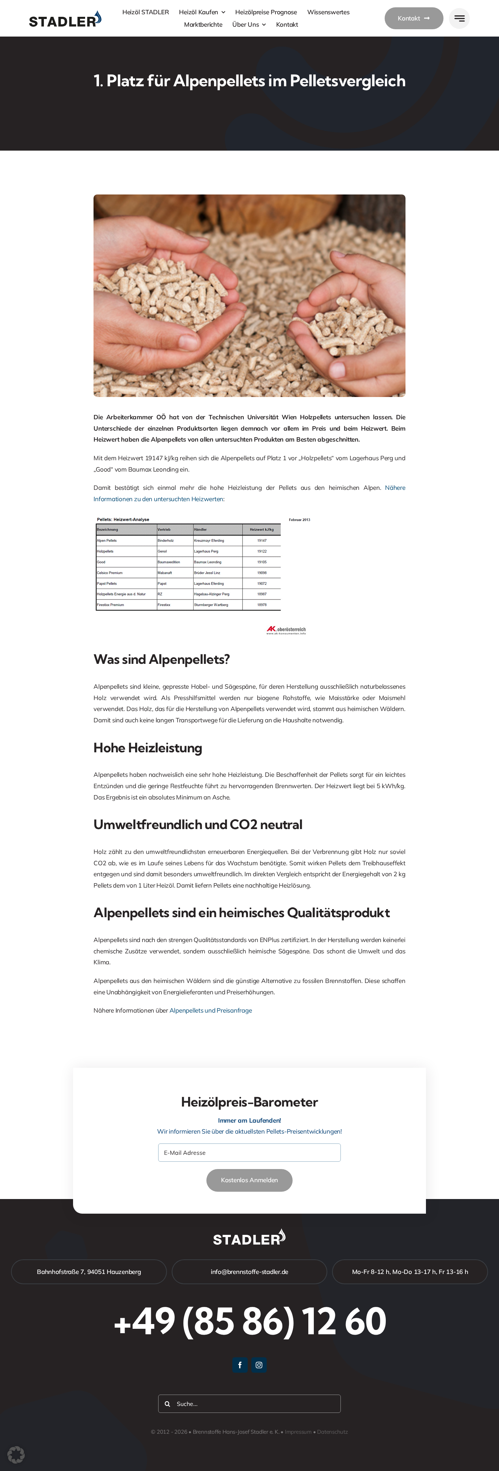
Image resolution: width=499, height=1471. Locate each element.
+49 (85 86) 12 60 (249, 1320)
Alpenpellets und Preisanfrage (210, 1010)
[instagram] (259, 1365)
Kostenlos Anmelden (249, 1180)
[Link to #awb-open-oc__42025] (459, 18)
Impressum (298, 1431)
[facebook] (240, 1365)
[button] (16, 1455)
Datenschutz (332, 1431)
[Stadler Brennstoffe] (65, 13)
